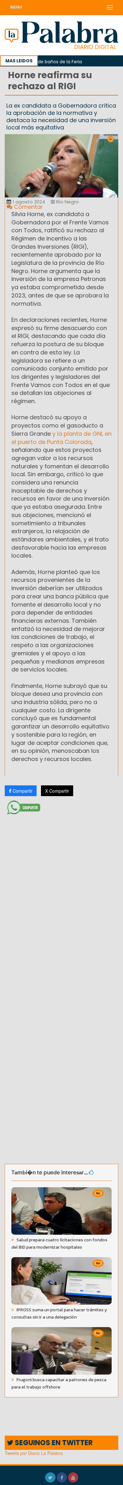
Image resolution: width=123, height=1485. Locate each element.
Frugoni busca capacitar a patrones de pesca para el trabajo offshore (58, 1383)
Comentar (27, 207)
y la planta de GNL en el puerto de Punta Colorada (61, 438)
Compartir (21, 791)
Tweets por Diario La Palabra (34, 1453)
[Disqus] (61, 901)
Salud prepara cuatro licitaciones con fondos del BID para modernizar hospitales (59, 1244)
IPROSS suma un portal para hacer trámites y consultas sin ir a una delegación (59, 1313)
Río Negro (67, 201)
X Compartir (57, 791)
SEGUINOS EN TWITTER (53, 1443)
